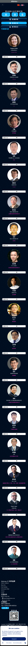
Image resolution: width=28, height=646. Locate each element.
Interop (2, 591)
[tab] (14, 57)
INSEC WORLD (5, 583)
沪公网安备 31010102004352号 (15, 625)
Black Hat (3, 585)
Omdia (2, 592)
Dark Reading (4, 587)
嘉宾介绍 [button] (7, 56)
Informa (14, 1)
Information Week (5, 589)
